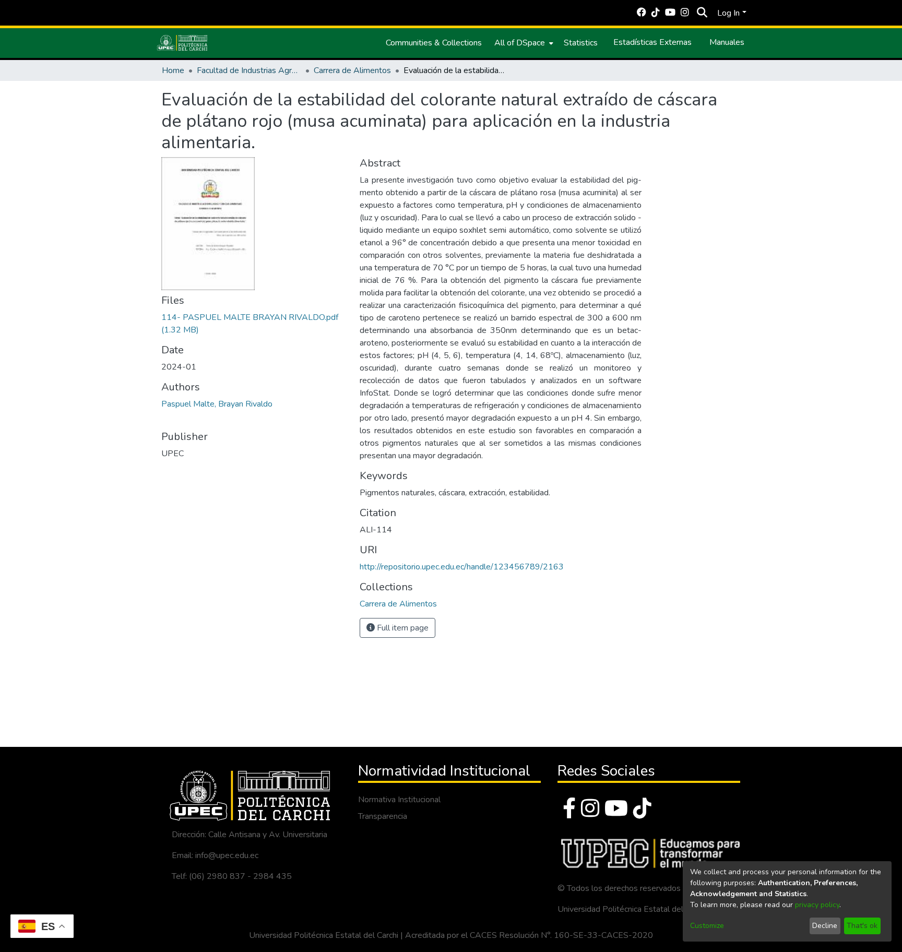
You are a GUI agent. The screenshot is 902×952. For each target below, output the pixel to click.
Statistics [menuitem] (581, 43)
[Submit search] (701, 13)
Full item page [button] (402, 628)
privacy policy (817, 905)
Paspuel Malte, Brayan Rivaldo (216, 404)
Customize (707, 926)
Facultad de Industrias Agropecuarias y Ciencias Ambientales (249, 70)
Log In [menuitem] (728, 13)
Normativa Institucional (399, 799)
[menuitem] (522, 43)
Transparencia (382, 816)
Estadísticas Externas (652, 42)
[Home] (182, 42)
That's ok (862, 926)
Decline (824, 926)
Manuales (726, 42)
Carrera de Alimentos (352, 70)
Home (173, 70)
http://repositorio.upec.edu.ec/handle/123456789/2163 (462, 567)
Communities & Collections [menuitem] (434, 43)
